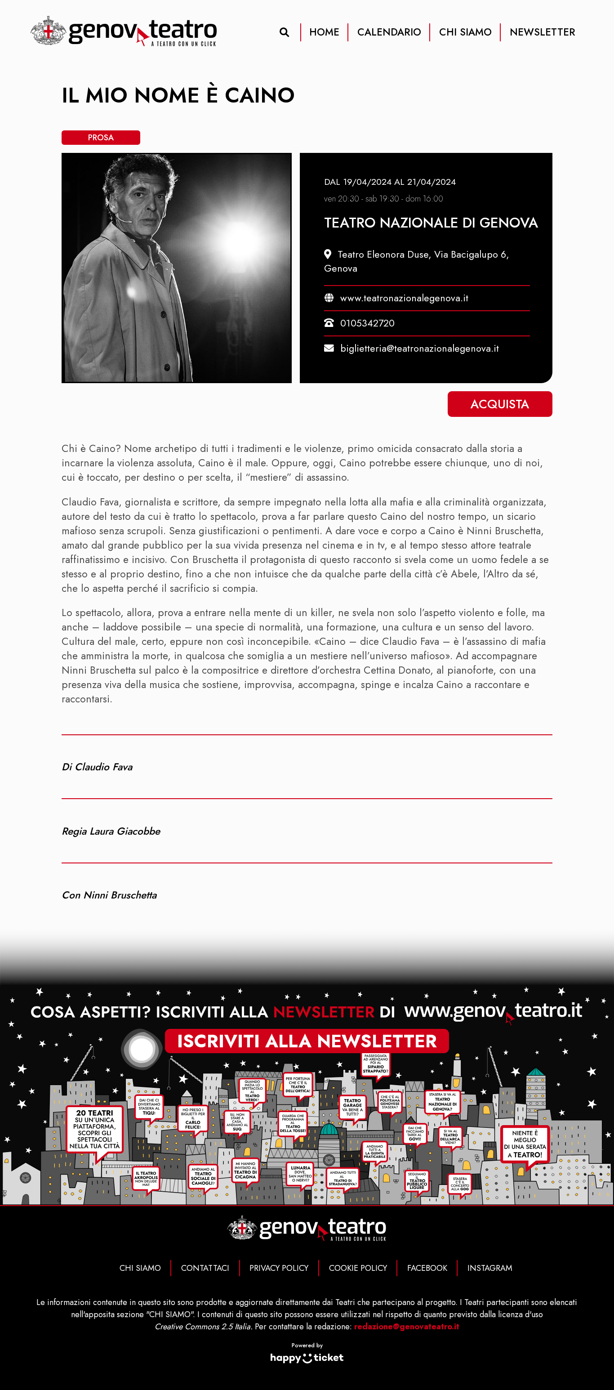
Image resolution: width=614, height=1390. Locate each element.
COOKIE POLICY (358, 1268)
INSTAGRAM (489, 1268)
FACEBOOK (427, 1268)
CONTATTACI (205, 1268)
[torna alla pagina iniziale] (124, 31)
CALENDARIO (389, 32)
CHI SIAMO (465, 32)
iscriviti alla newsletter (307, 1041)
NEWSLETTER (542, 32)
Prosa (101, 137)
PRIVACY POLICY (278, 1268)
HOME (324, 32)
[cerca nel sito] (284, 32)
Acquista (500, 404)
